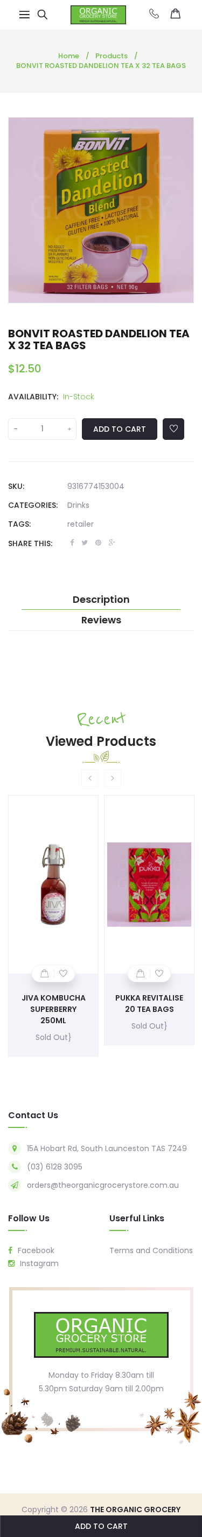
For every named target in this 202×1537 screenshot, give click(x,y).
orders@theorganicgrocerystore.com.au (103, 1185)
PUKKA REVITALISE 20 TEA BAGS (149, 1003)
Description (101, 599)
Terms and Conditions (151, 1250)
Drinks (78, 505)
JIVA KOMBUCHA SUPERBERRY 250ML (54, 1009)
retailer (80, 524)
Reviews (101, 620)
